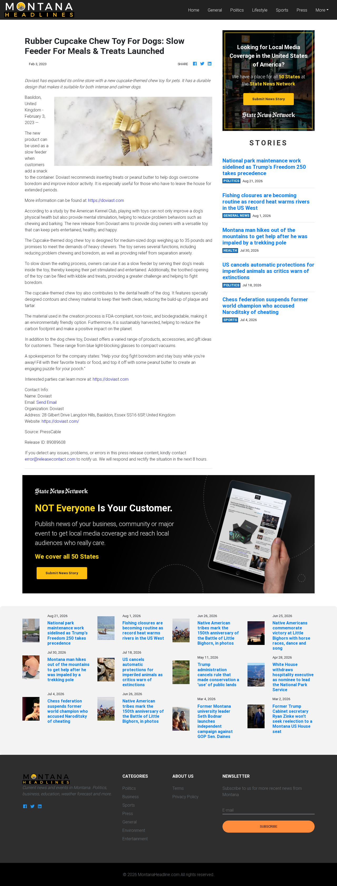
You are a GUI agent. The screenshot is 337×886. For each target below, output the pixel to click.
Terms (178, 788)
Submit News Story (268, 99)
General (215, 10)
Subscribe (268, 826)
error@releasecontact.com (50, 459)
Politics (237, 10)
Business (130, 796)
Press (302, 10)
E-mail (228, 810)
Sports (282, 10)
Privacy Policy (185, 796)
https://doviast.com (106, 200)
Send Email (46, 402)
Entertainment (135, 838)
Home (196, 10)
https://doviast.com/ (60, 421)
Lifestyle (259, 10)
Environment (133, 830)
